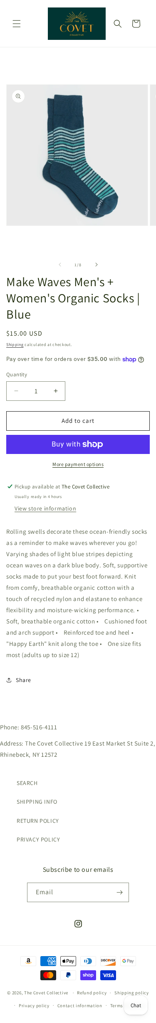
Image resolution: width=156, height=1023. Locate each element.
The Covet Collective (46, 993)
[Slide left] (60, 264)
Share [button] (23, 680)
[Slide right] (96, 264)
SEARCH (27, 783)
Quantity (16, 374)
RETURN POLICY (38, 820)
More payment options (78, 464)
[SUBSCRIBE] (119, 892)
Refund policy (91, 993)
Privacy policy (34, 1005)
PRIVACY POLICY (38, 839)
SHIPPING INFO (37, 801)
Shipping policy (131, 993)
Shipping (15, 344)
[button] (16, 24)
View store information (45, 508)
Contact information (79, 1005)
